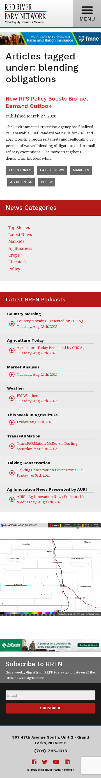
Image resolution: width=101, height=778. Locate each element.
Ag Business (21, 182)
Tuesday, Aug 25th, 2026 (50, 323)
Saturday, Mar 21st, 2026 (47, 446)
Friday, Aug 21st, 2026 (35, 421)
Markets (81, 170)
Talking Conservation (28, 463)
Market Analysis (23, 367)
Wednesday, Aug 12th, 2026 (50, 499)
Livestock (17, 261)
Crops (14, 255)
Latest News (52, 170)
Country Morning (24, 314)
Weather (15, 388)
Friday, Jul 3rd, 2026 (50, 472)
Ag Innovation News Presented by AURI (47, 489)
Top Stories (19, 170)
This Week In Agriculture (32, 415)
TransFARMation (23, 436)
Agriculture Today (25, 340)
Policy (47, 182)
